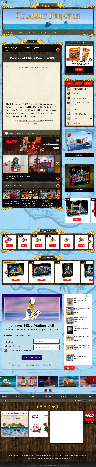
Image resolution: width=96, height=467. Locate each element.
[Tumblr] (57, 407)
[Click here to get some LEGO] (79, 143)
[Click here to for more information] (79, 56)
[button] (29, 152)
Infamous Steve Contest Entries (17, 176)
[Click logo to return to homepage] (48, 15)
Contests (76, 123)
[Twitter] (53, 407)
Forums (56, 32)
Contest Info (9, 178)
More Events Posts (13, 185)
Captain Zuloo (18, 48)
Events (7, 50)
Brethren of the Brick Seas (82, 104)
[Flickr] (49, 5)
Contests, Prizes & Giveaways (20, 350)
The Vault (48, 397)
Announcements (79, 98)
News (21, 32)
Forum (63, 397)
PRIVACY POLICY (89, 400)
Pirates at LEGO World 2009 (30, 121)
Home (10, 32)
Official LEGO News (80, 89)
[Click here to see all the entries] (58, 178)
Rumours (76, 94)
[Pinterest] (53, 5)
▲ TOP (4, 400)
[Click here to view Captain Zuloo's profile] (6, 133)
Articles (88, 83)
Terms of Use (48, 365)
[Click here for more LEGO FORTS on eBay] (69, 368)
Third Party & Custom (81, 114)
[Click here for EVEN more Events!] (58, 186)
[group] (31, 144)
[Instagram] (45, 5)
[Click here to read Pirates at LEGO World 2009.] (58, 50)
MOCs (31, 32)
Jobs (66, 32)
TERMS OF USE (78, 400)
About (85, 32)
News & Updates (14, 346)
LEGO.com (48, 257)
